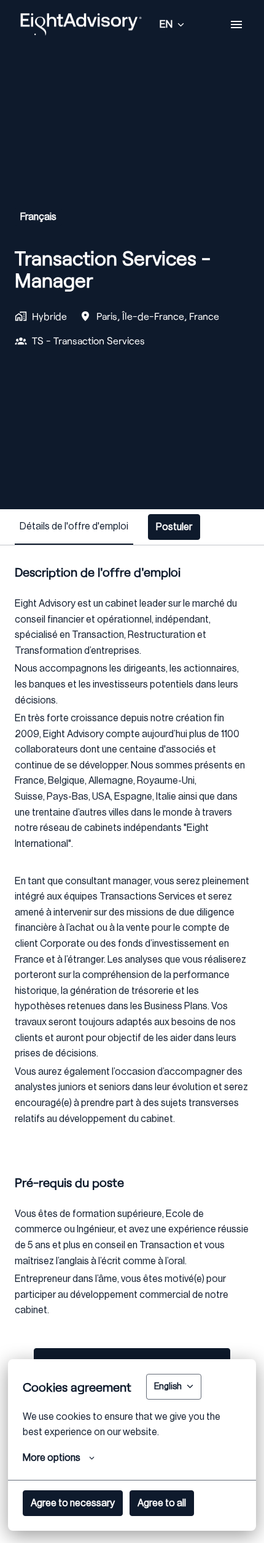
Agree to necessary (73, 1503)
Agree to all (162, 1503)
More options (51, 1458)
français (38, 217)
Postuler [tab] (174, 527)
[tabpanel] (132, 1046)
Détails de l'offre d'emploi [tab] (74, 526)
